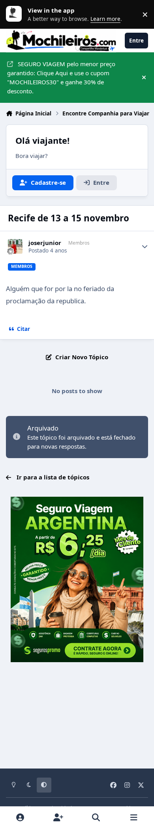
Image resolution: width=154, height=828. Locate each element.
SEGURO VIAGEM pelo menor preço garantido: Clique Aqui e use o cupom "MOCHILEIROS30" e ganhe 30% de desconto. (61, 77)
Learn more (16, 14)
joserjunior (44, 243)
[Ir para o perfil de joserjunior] (15, 246)
